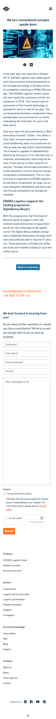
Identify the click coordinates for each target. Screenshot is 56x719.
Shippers (7, 610)
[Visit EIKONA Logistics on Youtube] (36, 703)
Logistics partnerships (14, 599)
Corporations (9, 589)
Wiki (5, 639)
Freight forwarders (12, 605)
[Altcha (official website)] (41, 519)
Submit (9, 531)
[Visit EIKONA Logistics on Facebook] (30, 703)
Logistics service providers (16, 594)
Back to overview (28, 267)
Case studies (9, 634)
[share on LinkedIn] (31, 65)
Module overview (11, 566)
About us (7, 668)
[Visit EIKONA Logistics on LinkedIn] (24, 702)
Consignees (8, 615)
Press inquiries (10, 678)
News (6, 673)
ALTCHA (40, 522)
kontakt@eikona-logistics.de (22, 291)
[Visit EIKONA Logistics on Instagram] (43, 703)
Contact (7, 683)
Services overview (12, 571)
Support (7, 649)
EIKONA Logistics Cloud (15, 560)
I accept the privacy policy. (19, 494)
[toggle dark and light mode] (28, 715)
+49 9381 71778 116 (16, 295)
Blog (5, 644)
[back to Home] (6, 10)
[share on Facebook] (25, 65)
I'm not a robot (15, 518)
